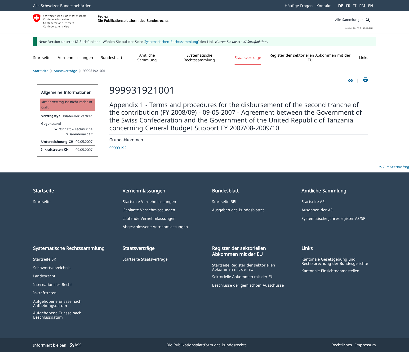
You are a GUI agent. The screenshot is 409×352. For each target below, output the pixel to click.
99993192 (117, 147)
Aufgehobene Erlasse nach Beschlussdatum (57, 314)
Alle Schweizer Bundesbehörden (62, 5)
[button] (75, 57)
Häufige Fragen (299, 5)
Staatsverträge (65, 70)
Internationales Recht (52, 284)
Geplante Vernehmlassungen (149, 209)
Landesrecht (44, 275)
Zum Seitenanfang (393, 167)
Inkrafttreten (45, 292)
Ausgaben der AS (317, 209)
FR (348, 5)
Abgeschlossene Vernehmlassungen (155, 226)
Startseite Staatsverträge (145, 259)
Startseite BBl (224, 201)
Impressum (365, 344)
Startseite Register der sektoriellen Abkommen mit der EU (243, 266)
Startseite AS (313, 201)
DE (340, 5)
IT (354, 5)
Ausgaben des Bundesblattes (238, 209)
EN (370, 5)
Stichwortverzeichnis (52, 267)
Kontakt (323, 5)
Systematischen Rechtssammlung (171, 41)
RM (362, 5)
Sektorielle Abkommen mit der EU (243, 276)
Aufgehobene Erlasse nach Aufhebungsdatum (57, 303)
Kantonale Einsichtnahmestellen (330, 270)
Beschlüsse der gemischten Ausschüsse (248, 285)
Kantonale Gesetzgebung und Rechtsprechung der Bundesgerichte (335, 261)
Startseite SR (44, 259)
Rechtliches (342, 344)
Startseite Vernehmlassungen (149, 201)
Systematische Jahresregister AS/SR (333, 218)
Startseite (40, 70)
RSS (75, 345)
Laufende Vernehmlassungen (149, 218)
